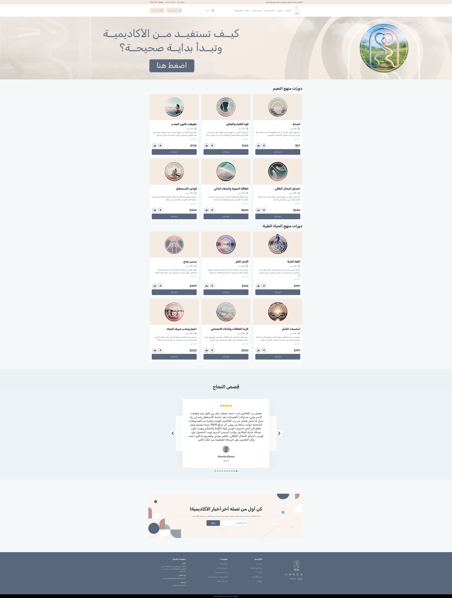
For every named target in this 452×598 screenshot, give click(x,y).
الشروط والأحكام (222, 568)
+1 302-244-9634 (179, 586)
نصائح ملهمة (239, 11)
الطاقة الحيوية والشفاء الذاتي (231, 188)
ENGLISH (153, 2)
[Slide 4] (229, 471)
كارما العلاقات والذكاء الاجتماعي (229, 329)
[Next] (177, 433)
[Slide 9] (217, 471)
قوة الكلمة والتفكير (237, 124)
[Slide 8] (220, 471)
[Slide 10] (215, 471)
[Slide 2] (234, 471)
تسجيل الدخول (173, 11)
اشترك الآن (277, 152)
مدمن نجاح (190, 261)
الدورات (279, 11)
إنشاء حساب (155, 11)
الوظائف (259, 581)
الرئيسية (288, 11)
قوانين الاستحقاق (186, 188)
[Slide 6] (225, 471)
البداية (296, 124)
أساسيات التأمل (291, 329)
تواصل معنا (181, 2)
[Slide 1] (236, 471)
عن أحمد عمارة (257, 11)
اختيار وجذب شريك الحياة (182, 329)
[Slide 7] (222, 471)
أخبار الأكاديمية (257, 577)
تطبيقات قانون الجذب (184, 124)
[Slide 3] (232, 471)
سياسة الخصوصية (221, 572)
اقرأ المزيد (296, 139)
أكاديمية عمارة (269, 11)
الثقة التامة (293, 261)
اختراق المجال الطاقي (287, 188)
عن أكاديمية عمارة (256, 568)
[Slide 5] (227, 471)
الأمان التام (242, 261)
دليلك (247, 11)
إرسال (213, 523)
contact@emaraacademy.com (174, 578)
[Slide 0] (24, 76)
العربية (161, 2)
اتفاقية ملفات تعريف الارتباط (218, 577)
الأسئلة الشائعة (170, 2)
